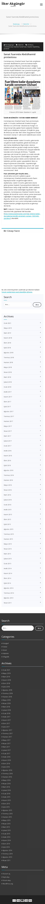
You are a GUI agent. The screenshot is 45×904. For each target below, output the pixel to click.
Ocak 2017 (7, 446)
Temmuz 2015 (9, 534)
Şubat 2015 (8, 559)
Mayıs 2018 (8, 367)
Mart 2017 (7, 436)
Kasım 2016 (8, 456)
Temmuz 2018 (9, 357)
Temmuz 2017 (9, 416)
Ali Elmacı (30, 45)
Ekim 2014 (7, 578)
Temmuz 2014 (9, 593)
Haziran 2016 (8, 480)
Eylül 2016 (7, 465)
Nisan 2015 (8, 549)
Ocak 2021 (7, 323)
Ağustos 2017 (8, 411)
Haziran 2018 (8, 362)
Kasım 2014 (8, 573)
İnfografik (6, 657)
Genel (5, 650)
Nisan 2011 (8, 603)
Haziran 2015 (8, 539)
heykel (29, 47)
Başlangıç (16, 24)
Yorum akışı (7, 880)
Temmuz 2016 (9, 475)
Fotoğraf (6, 643)
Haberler (26, 24)
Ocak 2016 (7, 505)
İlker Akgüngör (13, 4)
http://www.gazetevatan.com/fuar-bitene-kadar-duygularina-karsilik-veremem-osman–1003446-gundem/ (22, 216)
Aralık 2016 (7, 451)
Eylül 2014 (7, 583)
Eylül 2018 (7, 348)
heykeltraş (36, 47)
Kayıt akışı (6, 877)
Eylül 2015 (7, 524)
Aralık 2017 (7, 392)
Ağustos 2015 (8, 529)
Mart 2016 (7, 495)
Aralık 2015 (7, 510)
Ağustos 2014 (8, 588)
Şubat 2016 (8, 500)
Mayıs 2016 (8, 485)
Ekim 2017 (7, 402)
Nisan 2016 (8, 490)
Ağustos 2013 (8, 598)
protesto (6, 49)
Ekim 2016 (7, 460)
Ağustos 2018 (8, 353)
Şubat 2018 (8, 382)
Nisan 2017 (8, 431)
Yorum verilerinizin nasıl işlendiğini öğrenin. (17, 292)
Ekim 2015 (7, 519)
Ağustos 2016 (8, 470)
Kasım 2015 (8, 514)
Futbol (5, 647)
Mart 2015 (7, 554)
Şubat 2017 (8, 441)
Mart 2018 (7, 377)
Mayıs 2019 (8, 328)
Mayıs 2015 (8, 544)
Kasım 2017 (8, 397)
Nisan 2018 (8, 372)
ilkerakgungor (9, 45)
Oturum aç (6, 874)
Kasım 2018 (8, 338)
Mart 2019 (7, 333)
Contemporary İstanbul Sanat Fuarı (15, 47)
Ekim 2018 (7, 343)
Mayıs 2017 (8, 426)
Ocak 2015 (7, 564)
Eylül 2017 (7, 407)
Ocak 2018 (7, 387)
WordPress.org (8, 884)
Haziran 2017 (8, 421)
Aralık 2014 (7, 568)
